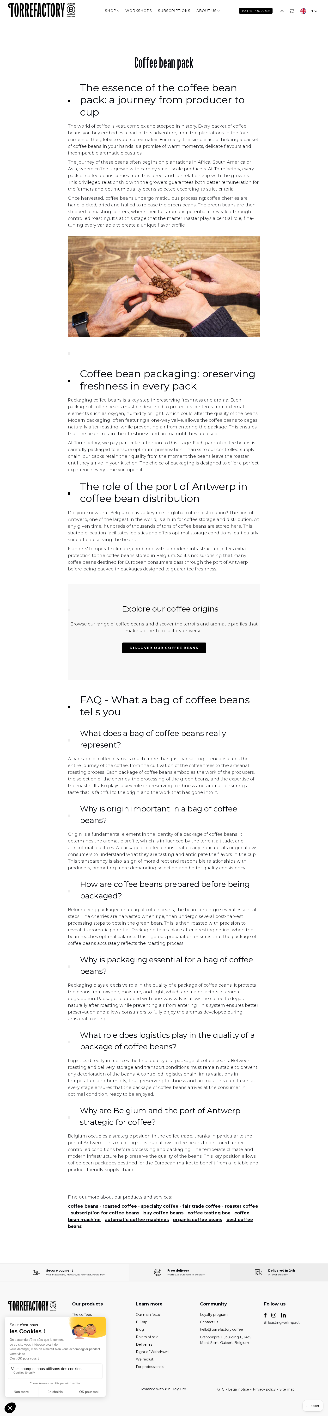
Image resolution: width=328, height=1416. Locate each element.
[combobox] (309, 11)
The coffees (82, 1314)
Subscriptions (174, 11)
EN (311, 11)
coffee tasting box (209, 1213)
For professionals (150, 1367)
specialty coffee (159, 1206)
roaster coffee (241, 1206)
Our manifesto (148, 1314)
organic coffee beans (197, 1219)
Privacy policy (264, 1389)
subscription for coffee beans (105, 1213)
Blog (140, 1329)
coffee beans (83, 1206)
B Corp (141, 1322)
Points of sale (147, 1337)
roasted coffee (120, 1206)
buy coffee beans (163, 1213)
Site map (287, 1389)
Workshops (138, 11)
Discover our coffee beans (164, 648)
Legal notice (238, 1389)
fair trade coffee (201, 1206)
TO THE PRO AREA (256, 10)
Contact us (209, 1322)
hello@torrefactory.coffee (221, 1329)
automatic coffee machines (137, 1219)
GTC (220, 1389)
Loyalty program (214, 1314)
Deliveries (144, 1344)
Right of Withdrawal (152, 1352)
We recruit (144, 1359)
